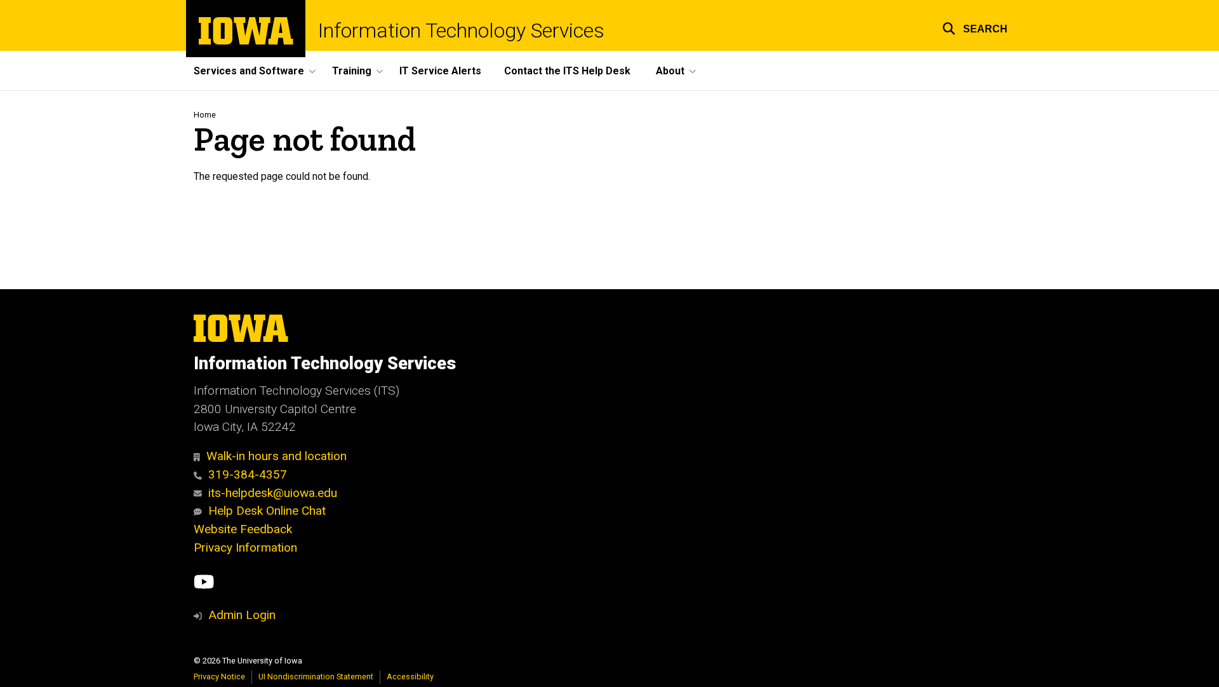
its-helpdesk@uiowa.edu (272, 493)
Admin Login (242, 615)
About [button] (670, 71)
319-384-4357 (247, 474)
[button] (974, 27)
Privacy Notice (219, 676)
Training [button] (351, 71)
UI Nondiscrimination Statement (315, 676)
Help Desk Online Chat (267, 510)
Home (205, 114)
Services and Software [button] (249, 71)
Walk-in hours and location (276, 456)
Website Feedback (243, 529)
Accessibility (410, 676)
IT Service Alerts (440, 71)
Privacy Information (245, 547)
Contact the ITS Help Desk (567, 71)
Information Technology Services (461, 30)
